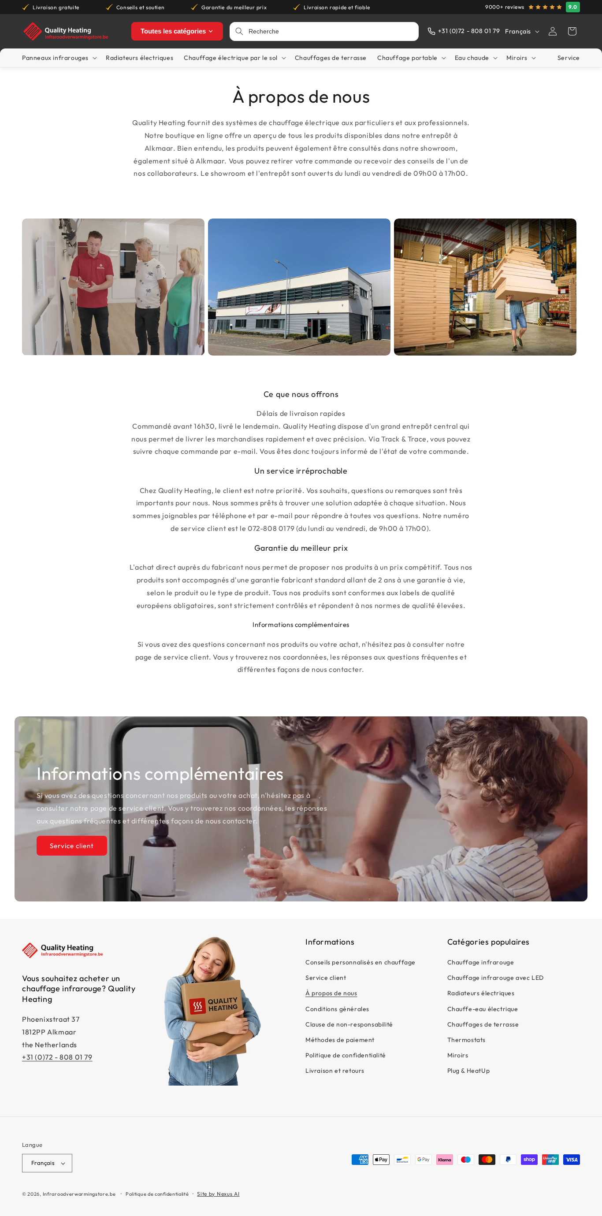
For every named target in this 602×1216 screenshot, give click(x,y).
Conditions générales (337, 1009)
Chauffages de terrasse (483, 1024)
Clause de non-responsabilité (349, 1024)
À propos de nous (331, 993)
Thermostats (466, 1040)
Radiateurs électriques (481, 993)
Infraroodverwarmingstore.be (79, 1194)
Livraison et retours (334, 1071)
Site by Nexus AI (218, 1193)
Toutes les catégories (173, 31)
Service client (72, 846)
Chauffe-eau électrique (482, 1009)
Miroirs (457, 1056)
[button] (572, 31)
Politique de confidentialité (345, 1056)
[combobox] (330, 31)
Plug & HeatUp (468, 1071)
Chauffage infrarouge (480, 963)
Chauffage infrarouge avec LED (495, 978)
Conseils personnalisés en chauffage (360, 963)
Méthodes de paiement (340, 1040)
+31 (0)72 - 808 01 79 (57, 1057)
